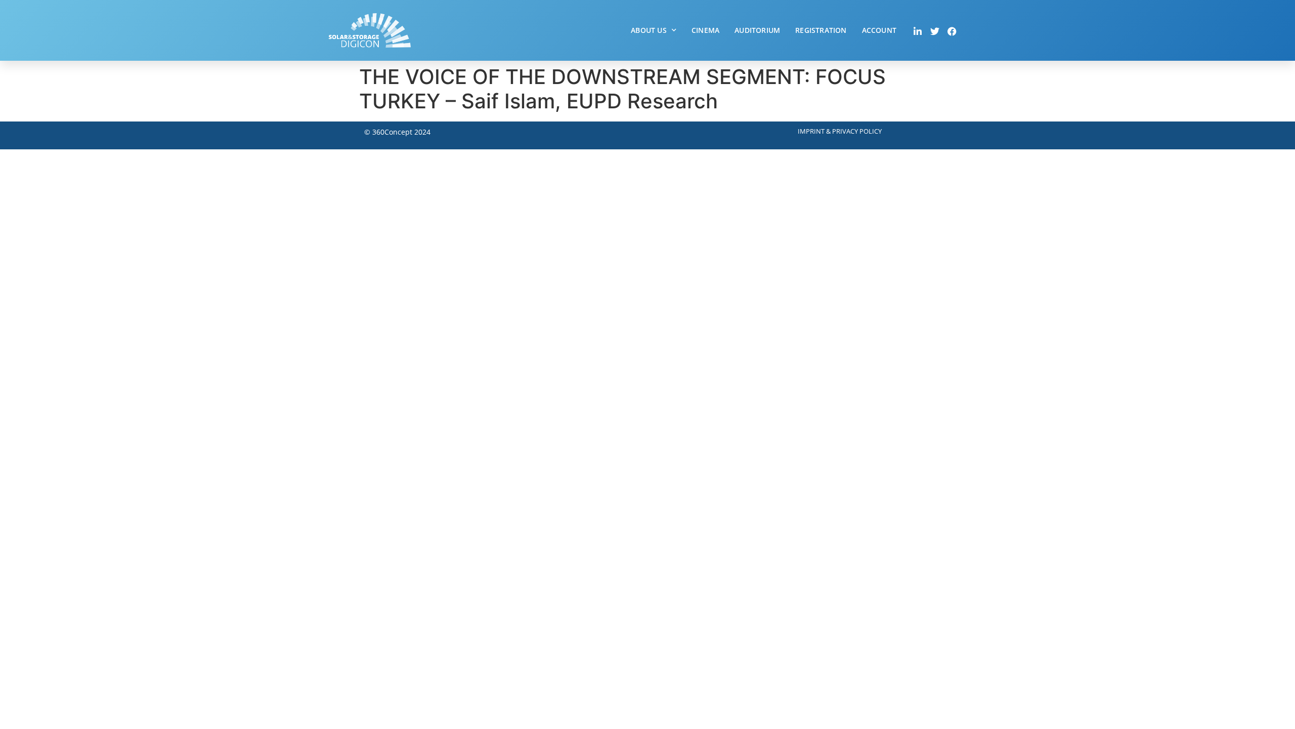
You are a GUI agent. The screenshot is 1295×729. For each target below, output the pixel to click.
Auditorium (757, 30)
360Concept (392, 132)
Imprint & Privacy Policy (840, 131)
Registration (820, 30)
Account (879, 30)
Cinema (705, 30)
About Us (649, 30)
